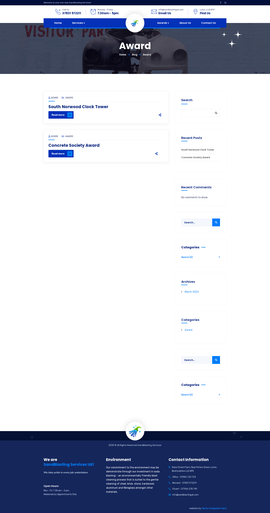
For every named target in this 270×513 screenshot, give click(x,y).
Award (69, 97)
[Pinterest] (143, 114)
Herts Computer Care (214, 508)
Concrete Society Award (74, 145)
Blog (134, 54)
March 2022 (192, 291)
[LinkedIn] (150, 114)
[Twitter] (136, 114)
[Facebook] (130, 114)
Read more (58, 114)
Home (122, 54)
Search (186, 100)
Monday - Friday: (105, 9)
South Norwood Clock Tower (78, 107)
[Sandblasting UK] (135, 22)
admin (54, 97)
